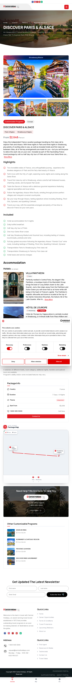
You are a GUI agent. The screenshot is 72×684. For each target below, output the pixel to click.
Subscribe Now (55, 595)
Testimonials (43, 651)
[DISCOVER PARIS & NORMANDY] (11, 561)
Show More (8, 157)
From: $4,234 (22, 542)
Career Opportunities (46, 617)
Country (12, 389)
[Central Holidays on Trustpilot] (42, 2)
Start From (13, 406)
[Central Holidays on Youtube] (39, 2)
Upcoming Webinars (46, 628)
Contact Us (36, 416)
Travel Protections (45, 624)
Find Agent (34, 510)
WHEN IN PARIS (21, 530)
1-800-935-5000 (16, 411)
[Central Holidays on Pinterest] (37, 2)
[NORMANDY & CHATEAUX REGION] (11, 542)
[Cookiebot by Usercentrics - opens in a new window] (61, 321)
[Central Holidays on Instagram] (35, 2)
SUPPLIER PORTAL (48, 675)
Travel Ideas (43, 658)
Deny (13, 361)
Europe (15, 22)
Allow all (59, 361)
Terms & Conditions (46, 621)
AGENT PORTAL (63, 675)
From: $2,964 (22, 561)
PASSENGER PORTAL (61, 671)
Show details (62, 355)
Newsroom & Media (46, 648)
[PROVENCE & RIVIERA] (11, 551)
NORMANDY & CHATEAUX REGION (27, 539)
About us (42, 631)
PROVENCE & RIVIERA (23, 549)
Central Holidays (21, 672)
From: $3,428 (22, 551)
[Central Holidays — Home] (11, 7)
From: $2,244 (22, 532)
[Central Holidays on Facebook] (33, 2)
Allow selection (36, 361)
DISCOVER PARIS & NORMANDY (26, 558)
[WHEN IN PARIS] (11, 533)
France (25, 22)
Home (5, 22)
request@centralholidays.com (19, 650)
